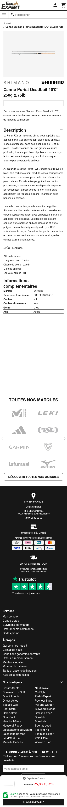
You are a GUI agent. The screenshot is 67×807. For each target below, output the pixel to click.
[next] (64, 438)
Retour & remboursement (18, 658)
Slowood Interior (45, 709)
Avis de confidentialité (16, 675)
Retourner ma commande (18, 629)
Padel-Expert (43, 696)
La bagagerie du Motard (17, 730)
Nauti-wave (42, 688)
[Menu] (4, 15)
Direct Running (12, 696)
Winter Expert (43, 742)
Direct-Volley (10, 700)
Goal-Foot (9, 717)
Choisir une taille (33, 802)
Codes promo (11, 633)
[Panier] (63, 5)
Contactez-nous (33, 506)
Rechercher (22, 15)
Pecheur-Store (43, 700)
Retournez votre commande (34, 571)
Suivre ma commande (16, 625)
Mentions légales (13, 662)
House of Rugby (13, 725)
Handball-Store (12, 721)
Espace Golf (10, 705)
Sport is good (43, 725)
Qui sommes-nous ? (15, 645)
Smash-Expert (43, 713)
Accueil (7, 23)
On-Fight (40, 692)
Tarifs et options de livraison (20, 670)
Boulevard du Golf (14, 692)
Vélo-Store (41, 738)
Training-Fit (42, 730)
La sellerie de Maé (14, 734)
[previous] (2, 438)
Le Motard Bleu (12, 738)
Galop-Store (10, 713)
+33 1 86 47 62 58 (33, 517)
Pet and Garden (44, 705)
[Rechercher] (12, 15)
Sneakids (40, 721)
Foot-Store (9, 709)
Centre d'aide (11, 621)
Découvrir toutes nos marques (33, 477)
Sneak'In (40, 717)
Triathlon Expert (44, 734)
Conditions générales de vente (21, 654)
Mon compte (10, 616)
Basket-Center (11, 688)
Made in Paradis (13, 742)
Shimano (16, 82)
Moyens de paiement (15, 666)
